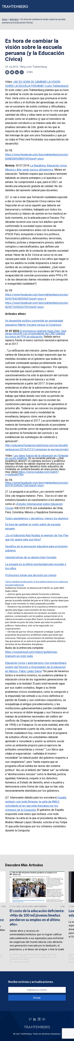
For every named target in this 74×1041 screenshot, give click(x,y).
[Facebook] (39, 1019)
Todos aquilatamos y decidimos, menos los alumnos (36, 518)
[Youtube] (43, 1019)
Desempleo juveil (33, 956)
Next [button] (67, 917)
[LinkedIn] (34, 1019)
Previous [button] (7, 917)
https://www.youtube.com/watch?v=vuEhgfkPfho (32, 473)
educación (50, 956)
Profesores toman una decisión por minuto (30, 575)
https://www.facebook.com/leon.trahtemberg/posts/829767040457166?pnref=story (36, 484)
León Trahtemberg (19, 960)
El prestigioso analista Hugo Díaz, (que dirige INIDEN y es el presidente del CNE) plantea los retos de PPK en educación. (35, 333)
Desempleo (16, 956)
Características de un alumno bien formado (30, 557)
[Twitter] (30, 1019)
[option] (37, 917)
